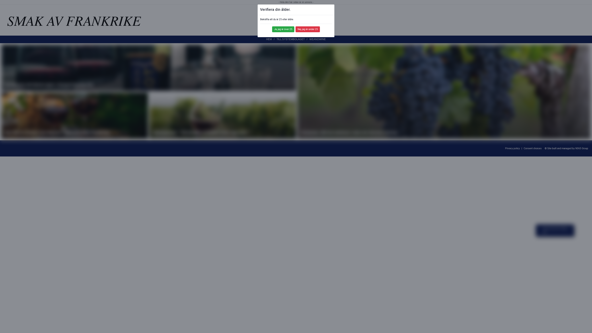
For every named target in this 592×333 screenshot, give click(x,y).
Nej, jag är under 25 (308, 29)
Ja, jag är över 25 (283, 29)
